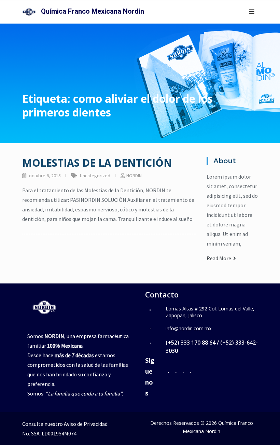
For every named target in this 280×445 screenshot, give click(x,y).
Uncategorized (95, 175)
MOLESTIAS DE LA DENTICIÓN (97, 163)
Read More (220, 258)
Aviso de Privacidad (86, 423)
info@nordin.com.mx (188, 328)
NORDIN (134, 175)
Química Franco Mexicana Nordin (92, 11)
